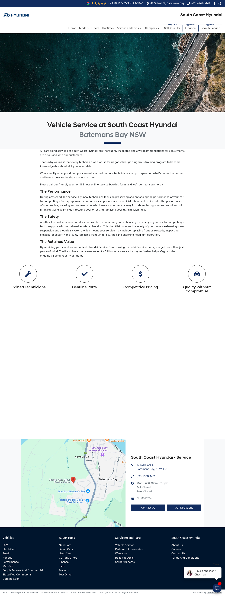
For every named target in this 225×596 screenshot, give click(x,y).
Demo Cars (66, 549)
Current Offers (68, 557)
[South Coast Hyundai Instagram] (220, 3)
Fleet (62, 566)
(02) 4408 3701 (200, 3)
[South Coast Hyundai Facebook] (215, 3)
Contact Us (148, 507)
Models (84, 28)
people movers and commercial (23, 570)
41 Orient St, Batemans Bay (167, 3)
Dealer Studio (214, 592)
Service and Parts (128, 28)
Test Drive (65, 574)
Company (151, 28)
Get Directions (184, 507)
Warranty (121, 553)
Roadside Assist (124, 557)
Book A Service (210, 28)
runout (7, 557)
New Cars (65, 545)
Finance (190, 28)
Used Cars (65, 553)
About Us (177, 545)
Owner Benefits (125, 562)
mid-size (8, 566)
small (6, 553)
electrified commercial (17, 574)
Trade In (64, 570)
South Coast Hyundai (201, 15)
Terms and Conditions (185, 557)
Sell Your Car (172, 28)
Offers (95, 28)
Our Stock (108, 28)
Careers (176, 549)
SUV (5, 545)
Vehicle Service (124, 545)
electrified (9, 549)
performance (11, 562)
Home (72, 28)
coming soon (11, 579)
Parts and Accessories (129, 549)
